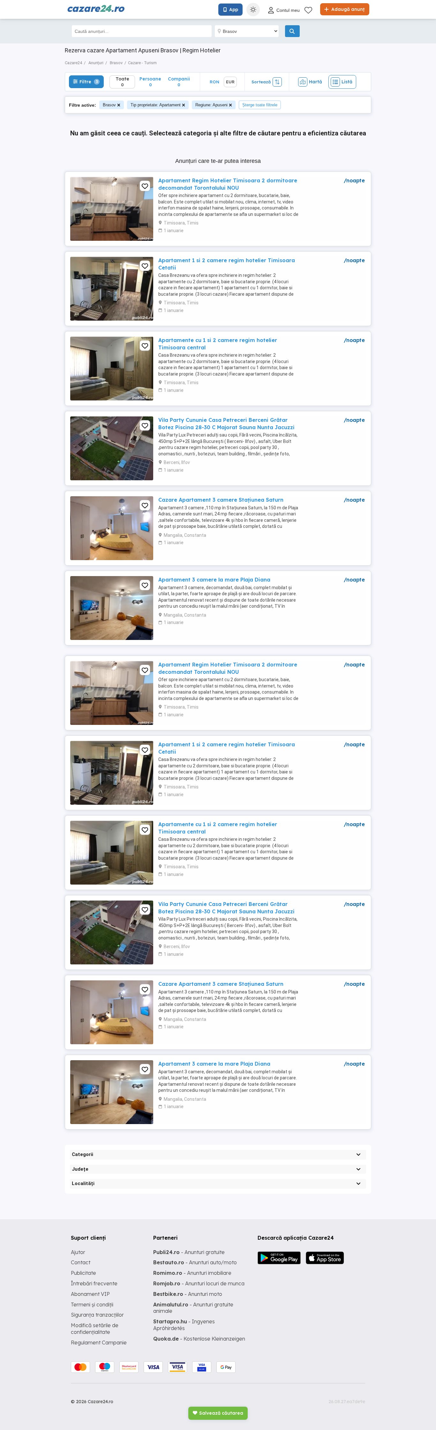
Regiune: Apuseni (211, 105)
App (233, 9)
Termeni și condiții (92, 1304)
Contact (80, 1262)
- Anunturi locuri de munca (198, 1283)
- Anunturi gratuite (189, 1252)
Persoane (150, 81)
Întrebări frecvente (94, 1283)
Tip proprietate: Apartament (156, 105)
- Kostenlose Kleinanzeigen (199, 1338)
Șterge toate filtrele (259, 105)
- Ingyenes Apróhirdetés (184, 1324)
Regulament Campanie (99, 1342)
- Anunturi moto (187, 1294)
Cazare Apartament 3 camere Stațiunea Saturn (220, 500)
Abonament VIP (90, 1294)
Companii (179, 81)
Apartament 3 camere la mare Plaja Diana (214, 579)
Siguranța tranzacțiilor (97, 1315)
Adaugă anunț (347, 9)
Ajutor (78, 1252)
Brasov (109, 105)
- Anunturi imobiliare (192, 1273)
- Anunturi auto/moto (195, 1262)
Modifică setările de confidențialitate (94, 1328)
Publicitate (83, 1273)
